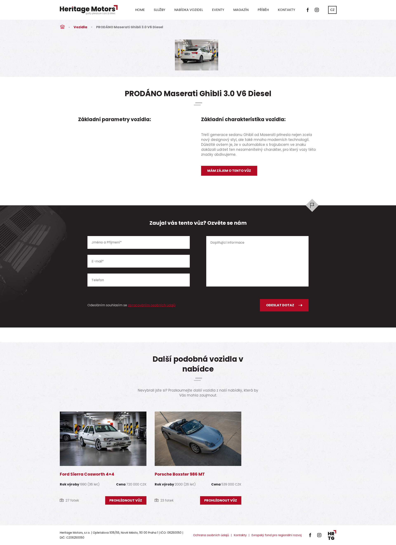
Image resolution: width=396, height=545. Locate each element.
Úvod (62, 27)
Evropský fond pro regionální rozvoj (277, 535)
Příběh (263, 9)
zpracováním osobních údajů (151, 305)
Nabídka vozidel (188, 9)
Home (140, 9)
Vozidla (80, 27)
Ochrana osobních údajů (211, 535)
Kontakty (286, 9)
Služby (159, 9)
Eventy (218, 9)
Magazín (241, 9)
